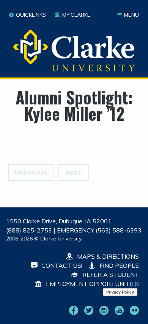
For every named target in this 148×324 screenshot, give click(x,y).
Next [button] (73, 172)
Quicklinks (31, 14)
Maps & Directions (107, 256)
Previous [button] (31, 172)
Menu (131, 14)
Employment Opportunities (91, 284)
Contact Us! (61, 265)
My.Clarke (76, 14)
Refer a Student (110, 274)
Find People (118, 265)
